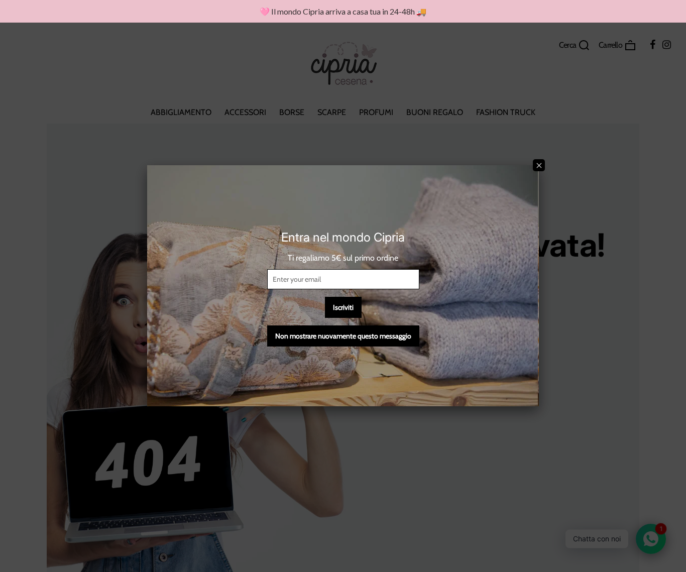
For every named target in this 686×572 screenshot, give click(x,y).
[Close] (539, 165)
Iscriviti (343, 307)
